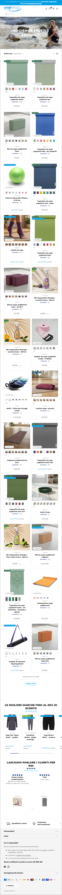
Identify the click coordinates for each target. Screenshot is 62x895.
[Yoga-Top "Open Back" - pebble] (12, 722)
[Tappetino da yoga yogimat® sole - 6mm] (45, 176)
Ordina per (8, 53)
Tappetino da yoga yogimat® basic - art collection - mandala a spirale (17, 609)
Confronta (10, 84)
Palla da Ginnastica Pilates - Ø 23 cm (17, 199)
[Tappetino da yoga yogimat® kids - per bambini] (45, 124)
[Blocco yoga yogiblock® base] (17, 124)
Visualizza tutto (31, 711)
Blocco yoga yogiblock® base (17, 150)
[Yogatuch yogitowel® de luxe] (17, 435)
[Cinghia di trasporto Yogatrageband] (17, 637)
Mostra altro (31, 683)
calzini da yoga (17, 250)
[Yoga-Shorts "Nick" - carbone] (49, 722)
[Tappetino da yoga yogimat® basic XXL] (45, 435)
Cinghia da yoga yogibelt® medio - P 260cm (45, 358)
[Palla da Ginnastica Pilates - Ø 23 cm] (17, 176)
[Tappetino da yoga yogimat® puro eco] (17, 487)
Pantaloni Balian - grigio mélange (30, 737)
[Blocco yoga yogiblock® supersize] (45, 637)
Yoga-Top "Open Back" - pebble (12, 736)
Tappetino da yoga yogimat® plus (45, 254)
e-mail (44, 850)
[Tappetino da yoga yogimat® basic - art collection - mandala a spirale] (17, 582)
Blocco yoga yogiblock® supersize (45, 660)
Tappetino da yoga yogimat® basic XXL (45, 461)
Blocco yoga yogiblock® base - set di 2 (17, 306)
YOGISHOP (11, 891)
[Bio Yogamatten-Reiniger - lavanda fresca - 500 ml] (45, 280)
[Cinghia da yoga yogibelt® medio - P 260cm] (45, 332)
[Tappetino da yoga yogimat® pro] (45, 72)
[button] (53, 8)
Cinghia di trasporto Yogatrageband (17, 663)
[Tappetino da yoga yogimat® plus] (45, 228)
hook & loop (45, 512)
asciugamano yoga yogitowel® (45, 604)
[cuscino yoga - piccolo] (45, 384)
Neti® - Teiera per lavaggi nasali (17, 410)
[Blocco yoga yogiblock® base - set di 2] (17, 280)
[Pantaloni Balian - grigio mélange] (30, 722)
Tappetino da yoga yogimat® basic (17, 98)
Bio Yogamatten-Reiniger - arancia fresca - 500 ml (17, 351)
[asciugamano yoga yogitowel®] (45, 582)
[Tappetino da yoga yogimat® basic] (17, 72)
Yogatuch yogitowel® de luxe (17, 461)
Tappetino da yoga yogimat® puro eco (17, 510)
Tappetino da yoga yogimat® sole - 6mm (45, 202)
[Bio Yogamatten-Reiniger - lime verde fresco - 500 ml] (17, 537)
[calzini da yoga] (17, 228)
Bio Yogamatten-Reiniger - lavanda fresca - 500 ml (45, 299)
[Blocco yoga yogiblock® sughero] (45, 537)
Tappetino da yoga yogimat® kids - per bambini (45, 150)
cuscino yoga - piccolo (45, 408)
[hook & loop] (45, 487)
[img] (31, 768)
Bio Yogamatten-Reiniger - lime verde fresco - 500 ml (17, 556)
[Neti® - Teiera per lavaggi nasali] (17, 384)
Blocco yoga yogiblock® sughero (45, 556)
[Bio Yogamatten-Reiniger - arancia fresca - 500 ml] (17, 332)
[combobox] (31, 14)
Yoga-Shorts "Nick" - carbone (48, 736)
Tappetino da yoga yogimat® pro (45, 98)
